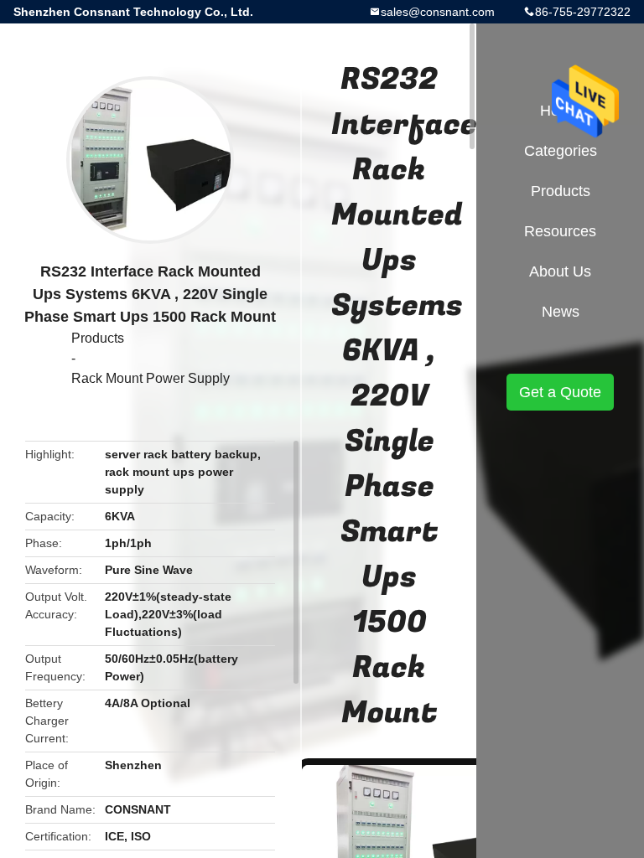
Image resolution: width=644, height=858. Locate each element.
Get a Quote (560, 392)
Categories (560, 150)
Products (97, 338)
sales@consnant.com (438, 11)
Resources (560, 231)
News (560, 311)
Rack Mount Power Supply (150, 378)
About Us (560, 271)
